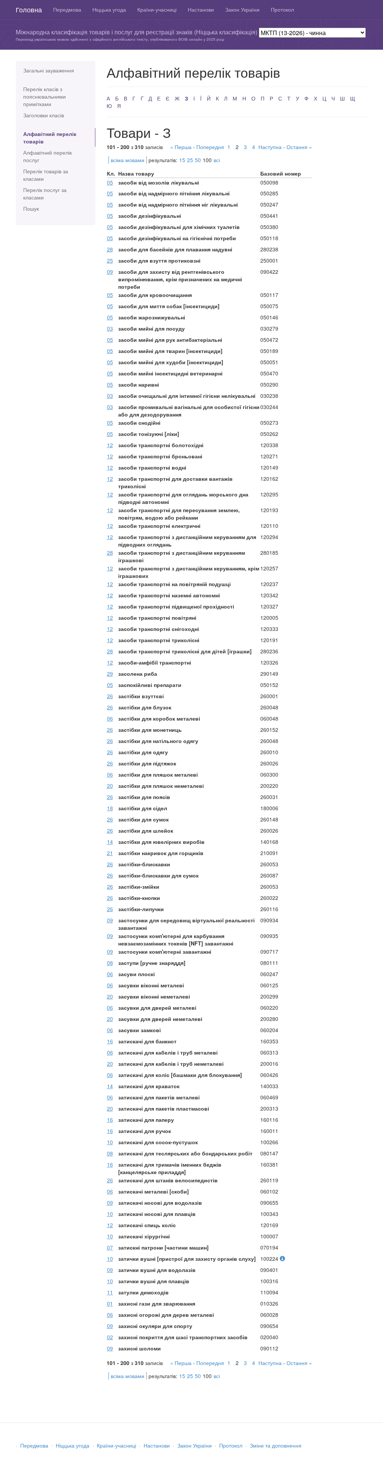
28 (110, 249)
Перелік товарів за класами (45, 174)
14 (110, 841)
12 (110, 445)
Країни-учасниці (157, 9)
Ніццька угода (109, 9)
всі (217, 160)
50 (198, 160)
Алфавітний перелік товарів (49, 137)
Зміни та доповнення (275, 1445)
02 (110, 1337)
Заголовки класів (43, 115)
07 (110, 1247)
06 (110, 718)
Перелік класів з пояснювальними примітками (44, 96)
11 (110, 1292)
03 (110, 328)
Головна (29, 9)
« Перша (181, 147)
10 (110, 1142)
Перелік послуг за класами (45, 193)
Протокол (282, 9)
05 (110, 182)
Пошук (31, 208)
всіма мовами (127, 160)
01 (110, 1303)
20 (110, 785)
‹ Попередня (208, 147)
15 (182, 160)
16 (110, 1041)
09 (110, 271)
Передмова (67, 9)
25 (190, 160)
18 (110, 808)
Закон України (242, 9)
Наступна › (271, 147)
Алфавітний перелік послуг (47, 156)
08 (110, 962)
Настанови (201, 9)
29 (110, 673)
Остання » (299, 147)
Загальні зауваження (48, 70)
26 (110, 696)
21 (110, 853)
